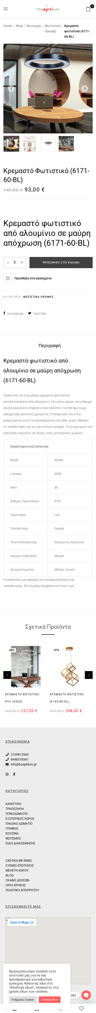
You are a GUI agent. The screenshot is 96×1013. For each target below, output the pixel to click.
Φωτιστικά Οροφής (53, 28)
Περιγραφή (50, 345)
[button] (88, 9)
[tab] (49, 345)
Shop (19, 26)
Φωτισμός (34, 26)
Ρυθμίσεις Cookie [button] (23, 999)
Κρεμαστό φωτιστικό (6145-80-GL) (67, 698)
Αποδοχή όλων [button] (50, 999)
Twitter (40, 313)
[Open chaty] (86, 995)
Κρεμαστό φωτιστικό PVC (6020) (22, 698)
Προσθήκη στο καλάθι (61, 262)
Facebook (15, 313)
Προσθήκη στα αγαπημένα (33, 278)
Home (7, 26)
